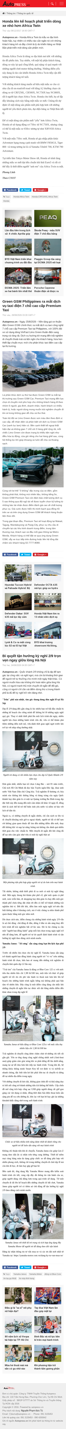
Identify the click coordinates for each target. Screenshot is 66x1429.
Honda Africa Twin (21, 197)
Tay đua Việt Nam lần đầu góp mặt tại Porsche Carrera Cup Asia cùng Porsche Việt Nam (47, 1309)
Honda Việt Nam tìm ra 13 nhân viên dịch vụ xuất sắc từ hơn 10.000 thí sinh (47, 615)
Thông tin (11, 13)
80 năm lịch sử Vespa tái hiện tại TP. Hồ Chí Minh (17, 1338)
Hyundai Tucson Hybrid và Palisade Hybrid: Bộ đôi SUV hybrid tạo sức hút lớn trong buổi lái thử (18, 586)
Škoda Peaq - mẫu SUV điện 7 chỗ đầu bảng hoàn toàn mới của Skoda (47, 232)
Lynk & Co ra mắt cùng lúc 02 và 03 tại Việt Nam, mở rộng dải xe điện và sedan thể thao (17, 644)
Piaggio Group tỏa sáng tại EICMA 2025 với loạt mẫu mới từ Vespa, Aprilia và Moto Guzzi (47, 261)
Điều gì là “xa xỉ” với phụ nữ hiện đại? (18, 1309)
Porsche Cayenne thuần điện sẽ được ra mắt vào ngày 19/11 (46, 289)
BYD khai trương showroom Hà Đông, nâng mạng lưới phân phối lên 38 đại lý (46, 644)
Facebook (11, 190)
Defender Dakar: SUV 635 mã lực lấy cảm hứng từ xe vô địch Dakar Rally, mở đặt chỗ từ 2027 (18, 615)
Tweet (27, 190)
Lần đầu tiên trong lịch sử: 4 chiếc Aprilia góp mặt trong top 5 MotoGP (17, 232)
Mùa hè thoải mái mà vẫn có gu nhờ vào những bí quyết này (16, 1367)
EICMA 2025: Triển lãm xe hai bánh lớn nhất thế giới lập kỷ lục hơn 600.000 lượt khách (18, 289)
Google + (41, 190)
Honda (6, 201)
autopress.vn (37, 1407)
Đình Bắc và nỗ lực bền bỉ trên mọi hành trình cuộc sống (47, 1338)
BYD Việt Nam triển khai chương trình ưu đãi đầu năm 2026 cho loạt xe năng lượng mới (18, 261)
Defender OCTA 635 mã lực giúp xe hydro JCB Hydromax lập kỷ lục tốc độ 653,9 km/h (46, 586)
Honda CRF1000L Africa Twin (45, 197)
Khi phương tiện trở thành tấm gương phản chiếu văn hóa (47, 1367)
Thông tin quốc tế (25, 13)
